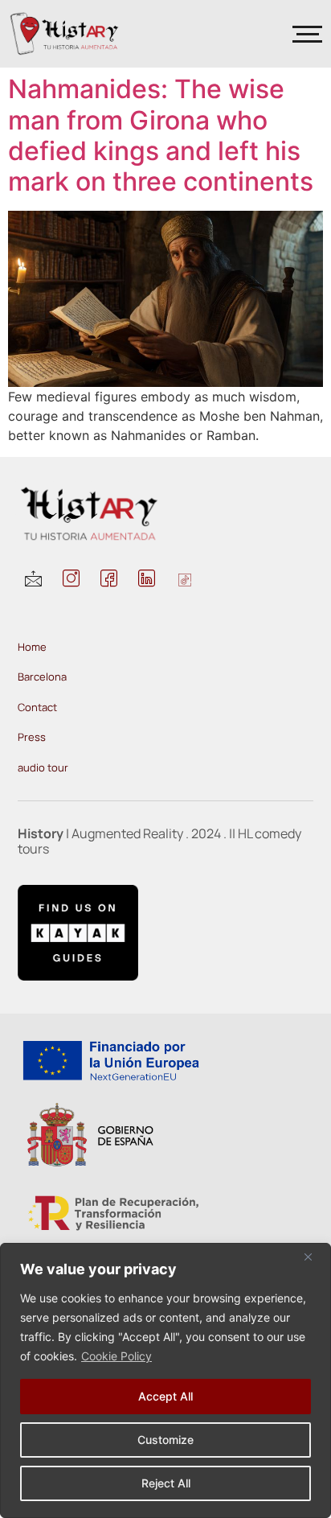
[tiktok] (184, 581)
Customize (165, 1439)
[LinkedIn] (146, 581)
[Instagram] (71, 581)
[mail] (33, 581)
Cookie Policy (116, 1356)
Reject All (165, 1483)
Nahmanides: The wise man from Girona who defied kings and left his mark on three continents (160, 135)
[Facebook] (109, 581)
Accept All (165, 1396)
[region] (165, 1380)
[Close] (314, 1256)
